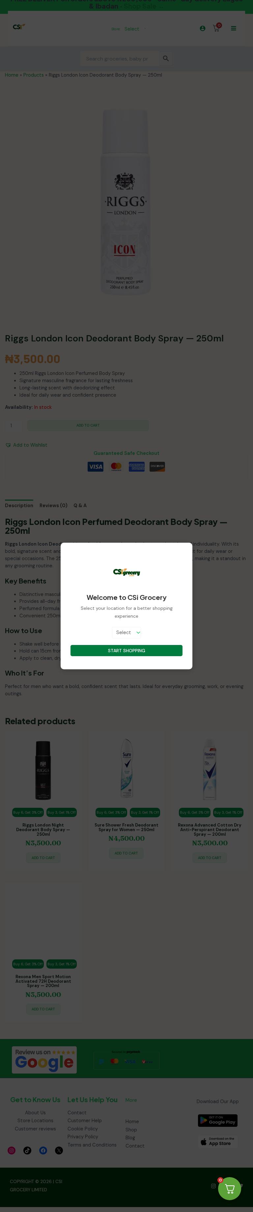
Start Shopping (126, 651)
